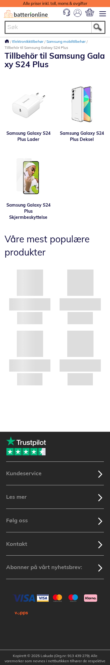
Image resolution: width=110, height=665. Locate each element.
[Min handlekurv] (89, 12)
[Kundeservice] (66, 14)
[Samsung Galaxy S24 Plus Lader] (28, 104)
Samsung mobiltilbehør (66, 41)
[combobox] (55, 27)
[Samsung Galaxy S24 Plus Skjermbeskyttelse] (28, 176)
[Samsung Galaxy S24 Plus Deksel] (81, 104)
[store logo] (26, 14)
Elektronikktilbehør (28, 41)
